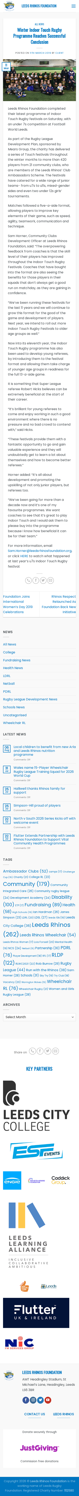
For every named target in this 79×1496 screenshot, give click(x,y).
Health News (13, 668)
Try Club (61, 975)
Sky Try (46, 975)
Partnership (47, 948)
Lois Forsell (44, 942)
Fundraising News (16, 660)
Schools (30, 975)
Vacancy (12, 982)
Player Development (27, 956)
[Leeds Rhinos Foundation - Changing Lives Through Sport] (9, 6)
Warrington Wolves (33, 982)
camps (55, 871)
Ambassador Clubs (25, 871)
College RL (39, 877)
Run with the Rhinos (46, 970)
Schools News (14, 707)
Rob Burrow (48, 963)
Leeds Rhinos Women (18, 942)
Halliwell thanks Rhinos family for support (39, 790)
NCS (14, 948)
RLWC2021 (25, 964)
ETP (19, 905)
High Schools (22, 912)
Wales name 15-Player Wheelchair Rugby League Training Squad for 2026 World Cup (44, 771)
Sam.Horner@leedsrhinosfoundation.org (40, 550)
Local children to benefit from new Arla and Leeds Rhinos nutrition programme (45, 751)
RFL (47, 956)
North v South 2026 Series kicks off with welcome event (45, 820)
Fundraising (43, 905)
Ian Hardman (46, 912)
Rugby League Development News (30, 699)
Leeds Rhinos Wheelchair (48, 935)
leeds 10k (56, 917)
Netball (9, 683)
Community (26, 884)
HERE (24, 556)
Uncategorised (15, 715)
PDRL (7, 691)
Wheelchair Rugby (33, 989)
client (59, 53)
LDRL (6, 676)
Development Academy (30, 898)
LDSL (41, 917)
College (9, 652)
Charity (21, 877)
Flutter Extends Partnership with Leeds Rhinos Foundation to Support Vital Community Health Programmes (44, 839)
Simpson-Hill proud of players (37, 805)
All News (39, 24)
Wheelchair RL (14, 723)
